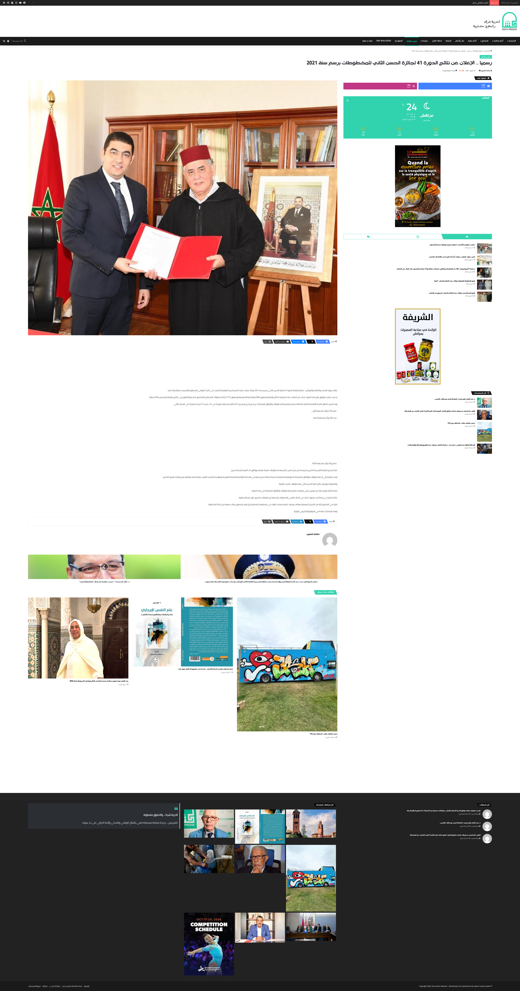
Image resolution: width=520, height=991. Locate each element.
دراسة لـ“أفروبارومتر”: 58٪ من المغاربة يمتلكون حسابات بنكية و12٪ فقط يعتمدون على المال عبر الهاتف (435, 268)
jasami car (478, 986)
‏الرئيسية (487, 50)
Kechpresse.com (455, 986)
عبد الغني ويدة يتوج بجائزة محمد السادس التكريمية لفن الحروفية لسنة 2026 (99, 681)
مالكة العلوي (485, 70)
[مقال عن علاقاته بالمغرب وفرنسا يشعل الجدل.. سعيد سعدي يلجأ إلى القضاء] (260, 928)
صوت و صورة (367, 40)
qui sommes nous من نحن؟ (72, 986)
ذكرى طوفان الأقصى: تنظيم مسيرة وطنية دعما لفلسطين (452, 244)
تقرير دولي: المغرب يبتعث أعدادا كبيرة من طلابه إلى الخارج (452, 256)
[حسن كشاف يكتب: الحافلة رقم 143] (287, 664)
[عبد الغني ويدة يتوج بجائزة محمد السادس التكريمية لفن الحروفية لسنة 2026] (78, 638)
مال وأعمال (459, 40)
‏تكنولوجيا (399, 40)
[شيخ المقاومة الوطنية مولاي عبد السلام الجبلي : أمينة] (484, 285)
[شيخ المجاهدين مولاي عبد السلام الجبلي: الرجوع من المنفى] (484, 297)
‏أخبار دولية (472, 40)
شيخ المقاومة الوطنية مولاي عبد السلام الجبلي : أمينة (454, 281)
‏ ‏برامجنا (425, 40)
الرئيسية (512, 40)
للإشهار (86, 986)
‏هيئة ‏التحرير (475, 814)
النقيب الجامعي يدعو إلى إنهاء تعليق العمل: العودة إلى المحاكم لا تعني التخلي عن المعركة (439, 411)
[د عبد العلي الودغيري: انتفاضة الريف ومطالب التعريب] (484, 403)
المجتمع (485, 40)
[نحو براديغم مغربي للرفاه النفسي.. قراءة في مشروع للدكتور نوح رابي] (182, 631)
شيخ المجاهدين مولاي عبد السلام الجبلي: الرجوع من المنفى (452, 293)
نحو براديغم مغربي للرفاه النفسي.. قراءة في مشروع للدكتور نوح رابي (205, 669)
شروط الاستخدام (35, 986)
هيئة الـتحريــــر (54, 986)
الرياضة (448, 40)
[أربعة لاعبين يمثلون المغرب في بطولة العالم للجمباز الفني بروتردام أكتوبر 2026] (209, 944)
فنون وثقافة (412, 41)
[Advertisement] (182, 366)
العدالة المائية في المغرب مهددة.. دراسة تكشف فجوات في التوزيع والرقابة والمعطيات (456, 2)
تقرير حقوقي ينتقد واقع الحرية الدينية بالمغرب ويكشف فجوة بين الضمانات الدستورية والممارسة (443, 810)
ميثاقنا (44, 986)
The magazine (383, 40)
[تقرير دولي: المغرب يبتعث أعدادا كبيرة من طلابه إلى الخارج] (484, 260)
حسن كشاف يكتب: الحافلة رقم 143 (323, 733)
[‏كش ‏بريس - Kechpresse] (495, 21)
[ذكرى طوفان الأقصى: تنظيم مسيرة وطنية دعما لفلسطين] (484, 248)
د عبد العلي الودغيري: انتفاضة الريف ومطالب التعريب (454, 399)
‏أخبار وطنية (498, 40)
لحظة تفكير (437, 40)
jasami (487, 986)
